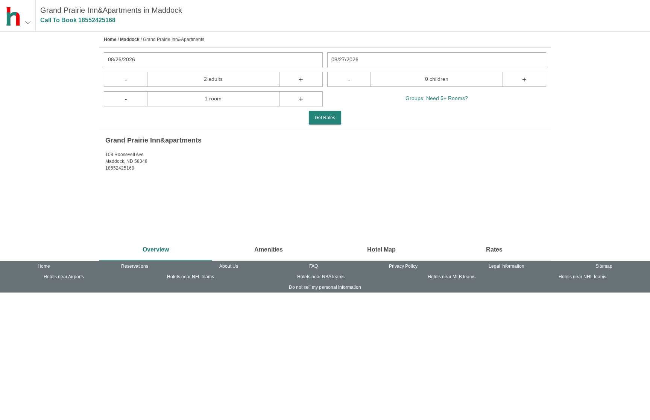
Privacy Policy (403, 266)
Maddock (130, 39)
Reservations (134, 266)
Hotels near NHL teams (582, 276)
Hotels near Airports (64, 276)
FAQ (313, 266)
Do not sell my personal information (325, 287)
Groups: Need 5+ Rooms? (436, 98)
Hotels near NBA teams (321, 276)
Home (110, 39)
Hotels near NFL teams (190, 276)
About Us (228, 266)
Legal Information (506, 266)
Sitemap (603, 266)
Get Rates (325, 117)
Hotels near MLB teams (451, 276)
